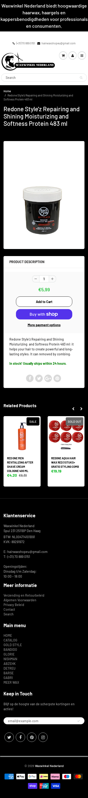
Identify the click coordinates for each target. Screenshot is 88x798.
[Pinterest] (31, 737)
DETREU (9, 668)
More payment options (44, 325)
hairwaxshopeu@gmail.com (59, 43)
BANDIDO (10, 650)
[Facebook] (20, 737)
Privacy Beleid (14, 605)
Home (7, 91)
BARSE (9, 673)
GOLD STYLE (13, 645)
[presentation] (73, 409)
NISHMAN (10, 659)
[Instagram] (43, 737)
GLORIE (9, 654)
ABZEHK (10, 664)
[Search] (81, 77)
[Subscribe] (78, 721)
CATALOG (10, 640)
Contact (9, 609)
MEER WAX (11, 682)
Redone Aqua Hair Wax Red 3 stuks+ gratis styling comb (65, 462)
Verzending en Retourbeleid (24, 595)
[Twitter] (9, 737)
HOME (8, 635)
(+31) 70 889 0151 (25, 43)
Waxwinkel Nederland (49, 766)
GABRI (8, 678)
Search (9, 614)
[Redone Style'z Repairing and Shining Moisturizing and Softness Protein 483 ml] (44, 194)
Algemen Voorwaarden (20, 600)
